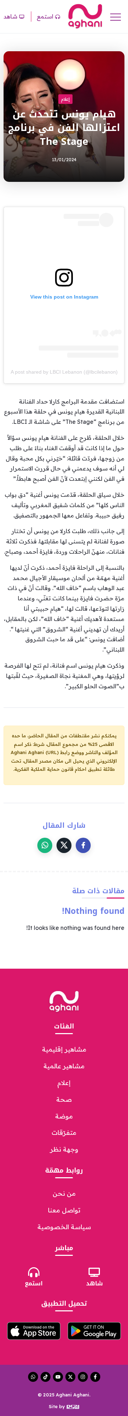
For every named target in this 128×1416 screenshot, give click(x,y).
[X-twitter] (70, 1377)
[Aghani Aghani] (85, 16)
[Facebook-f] (95, 1377)
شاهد (94, 1283)
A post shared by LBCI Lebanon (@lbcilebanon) (64, 372)
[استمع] (33, 1272)
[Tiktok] (45, 1377)
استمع (34, 1283)
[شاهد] (94, 1272)
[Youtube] (58, 1377)
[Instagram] (83, 1377)
